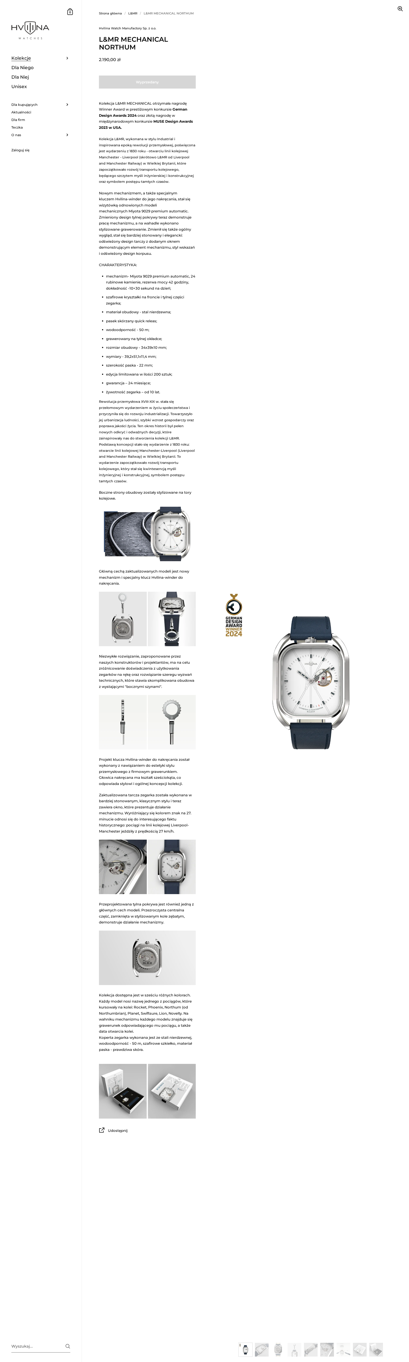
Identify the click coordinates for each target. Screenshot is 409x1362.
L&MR (132, 13)
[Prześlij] (67, 1346)
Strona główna (110, 13)
